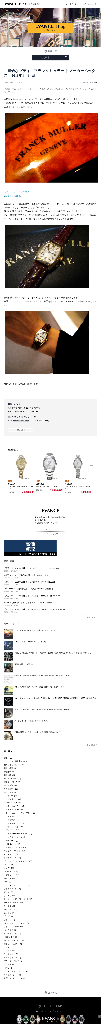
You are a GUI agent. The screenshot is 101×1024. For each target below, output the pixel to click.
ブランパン (10, 920)
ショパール (10, 909)
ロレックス (11, 792)
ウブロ (8, 865)
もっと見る (91, 617)
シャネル (9, 906)
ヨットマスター (13, 809)
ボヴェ (8, 968)
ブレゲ (8, 916)
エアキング (11, 816)
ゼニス (8, 892)
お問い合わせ (20, 430)
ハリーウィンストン (14, 940)
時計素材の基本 (12, 778)
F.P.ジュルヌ (10, 937)
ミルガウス (11, 820)
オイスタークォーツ (14, 837)
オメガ (9, 868)
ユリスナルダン (12, 947)
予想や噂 (9, 772)
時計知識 (10, 775)
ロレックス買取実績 (15, 761)
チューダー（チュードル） (17, 885)
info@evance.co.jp (21, 420)
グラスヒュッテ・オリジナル (17, 971)
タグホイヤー (11, 875)
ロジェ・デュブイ (13, 944)
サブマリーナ (12, 799)
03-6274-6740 (19, 411)
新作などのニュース (14, 765)
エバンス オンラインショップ (22, 417)
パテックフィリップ (14, 851)
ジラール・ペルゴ (13, 961)
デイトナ (10, 796)
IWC (7, 882)
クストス (9, 964)
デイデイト (11, 830)
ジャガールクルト (13, 902)
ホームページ (71, 4)
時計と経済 (10, 768)
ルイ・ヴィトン (12, 958)
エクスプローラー (14, 806)
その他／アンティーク (16, 847)
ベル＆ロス (10, 930)
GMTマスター (12, 803)
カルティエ (11, 871)
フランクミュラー (89, 82)
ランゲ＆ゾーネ (12, 858)
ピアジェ (9, 913)
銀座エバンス (14, 404)
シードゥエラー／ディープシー (20, 813)
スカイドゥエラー (14, 823)
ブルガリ (9, 896)
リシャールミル (12, 933)
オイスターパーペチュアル (18, 834)
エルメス (9, 951)
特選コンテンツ (12, 782)
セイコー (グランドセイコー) (18, 899)
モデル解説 (10, 785)
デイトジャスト (13, 827)
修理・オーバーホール (15, 978)
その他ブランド (12, 975)
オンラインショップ (88, 4)
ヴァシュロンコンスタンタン (18, 861)
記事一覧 (52, 51)
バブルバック (12, 844)
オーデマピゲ (11, 854)
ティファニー (11, 954)
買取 (8, 758)
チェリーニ (11, 840)
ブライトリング (12, 889)
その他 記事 (11, 789)
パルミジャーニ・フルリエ (16, 923)
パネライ (10, 878)
